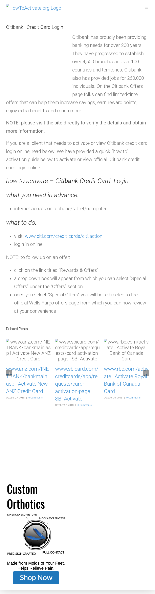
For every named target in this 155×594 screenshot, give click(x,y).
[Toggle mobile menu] (147, 7)
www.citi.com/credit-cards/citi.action (63, 236)
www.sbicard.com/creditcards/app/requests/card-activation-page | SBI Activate (76, 384)
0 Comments (35, 397)
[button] (9, 373)
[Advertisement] (36, 64)
